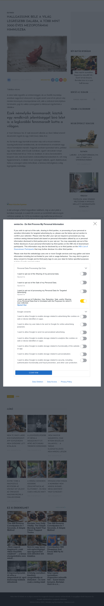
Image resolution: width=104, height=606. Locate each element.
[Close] (95, 224)
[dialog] (52, 303)
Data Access (52, 382)
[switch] (83, 273)
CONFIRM (33, 373)
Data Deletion (37, 382)
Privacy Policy (66, 382)
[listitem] (52, 268)
